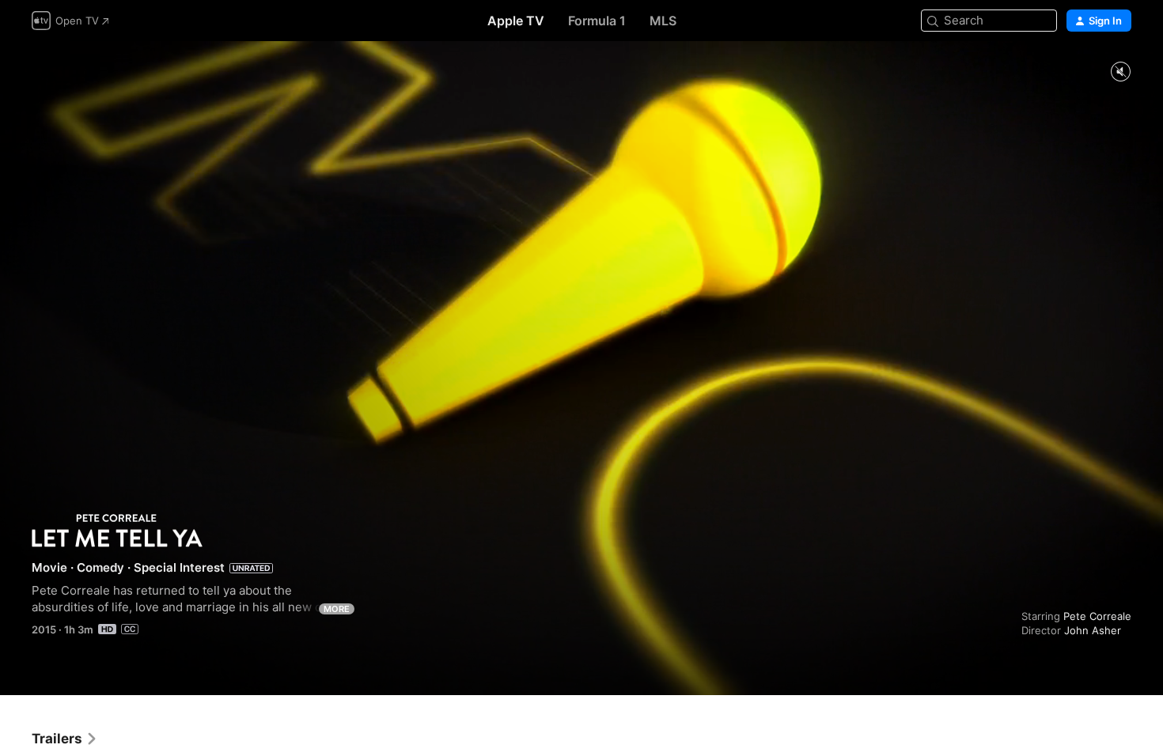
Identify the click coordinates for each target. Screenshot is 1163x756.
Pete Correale (1097, 616)
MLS (663, 20)
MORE (337, 608)
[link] (65, 738)
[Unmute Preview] (1120, 72)
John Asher (1092, 630)
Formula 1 (597, 20)
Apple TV (515, 20)
